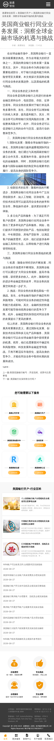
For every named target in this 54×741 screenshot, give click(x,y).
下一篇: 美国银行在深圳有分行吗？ (19, 379)
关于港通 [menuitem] (38, 739)
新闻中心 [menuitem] (27, 739)
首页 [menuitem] (5, 739)
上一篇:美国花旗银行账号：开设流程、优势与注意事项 (27, 374)
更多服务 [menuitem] (16, 739)
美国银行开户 (24, 13)
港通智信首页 (8, 13)
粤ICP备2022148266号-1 (33, 728)
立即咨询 (14, 418)
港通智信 (12, 4)
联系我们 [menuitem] (49, 739)
